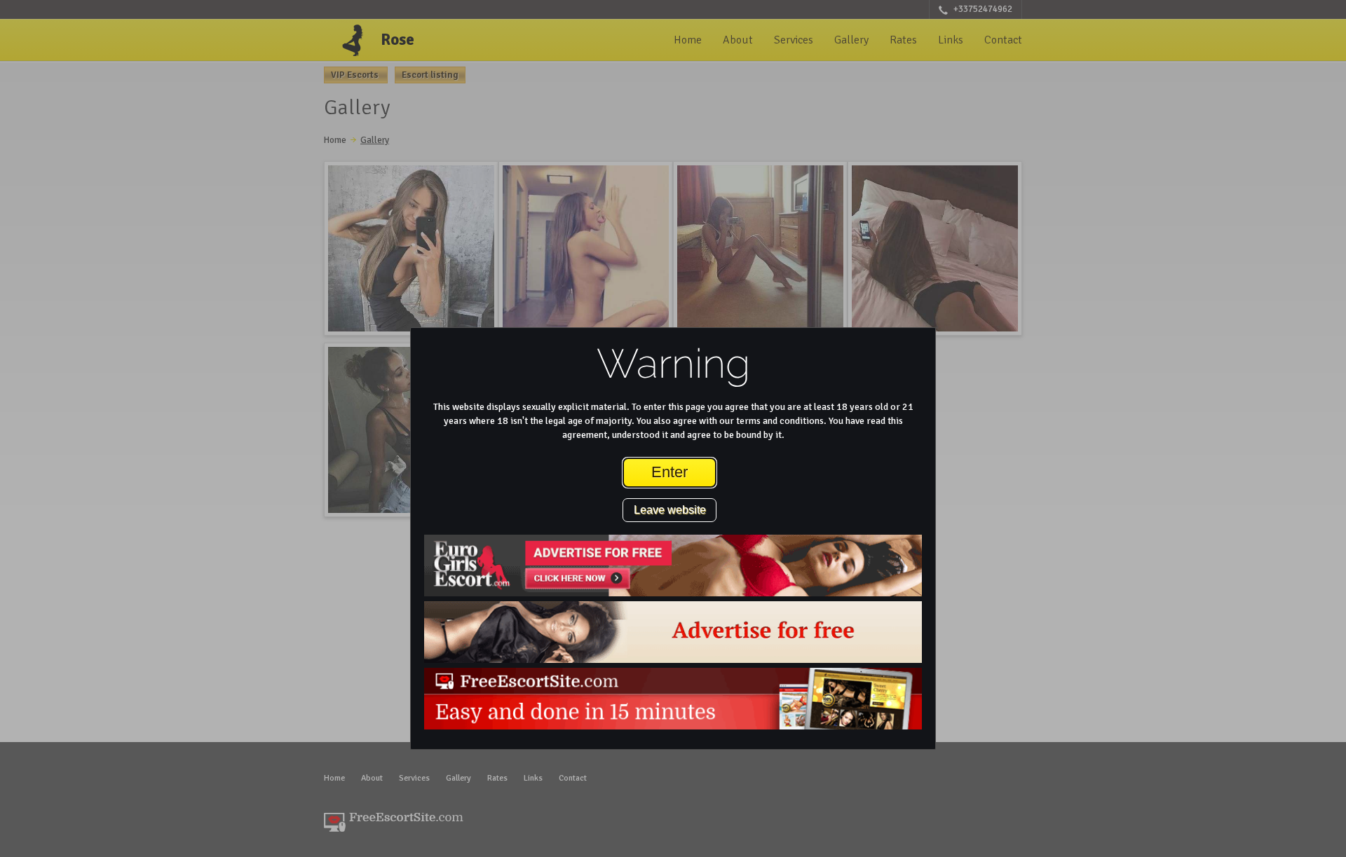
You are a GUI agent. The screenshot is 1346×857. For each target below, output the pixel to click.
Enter (669, 472)
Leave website (670, 510)
